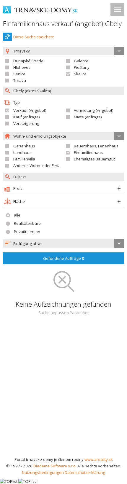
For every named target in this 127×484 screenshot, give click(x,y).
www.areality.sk (98, 459)
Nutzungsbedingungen (43, 472)
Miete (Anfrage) (88, 117)
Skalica (80, 74)
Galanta (81, 60)
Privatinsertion (27, 231)
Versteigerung (26, 123)
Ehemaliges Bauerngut (94, 159)
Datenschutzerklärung (85, 472)
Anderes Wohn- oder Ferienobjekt (43, 165)
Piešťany (81, 67)
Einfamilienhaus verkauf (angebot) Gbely (62, 23)
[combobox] (63, 243)
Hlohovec (21, 67)
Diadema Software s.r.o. (54, 466)
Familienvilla (24, 159)
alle (17, 215)
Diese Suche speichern (34, 36)
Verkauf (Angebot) (29, 110)
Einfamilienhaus (88, 152)
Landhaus (22, 152)
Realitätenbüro (27, 223)
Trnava (19, 80)
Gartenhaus (24, 146)
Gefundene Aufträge (63, 258)
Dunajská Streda (28, 60)
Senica (19, 74)
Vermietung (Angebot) (93, 110)
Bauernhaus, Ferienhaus (96, 146)
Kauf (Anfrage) (26, 117)
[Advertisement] (63, 389)
